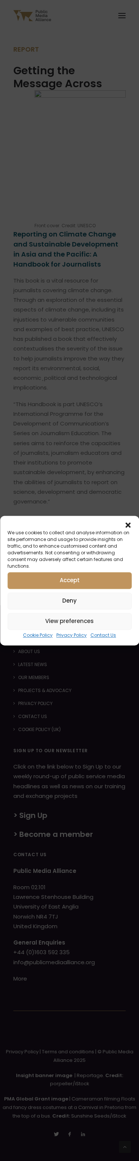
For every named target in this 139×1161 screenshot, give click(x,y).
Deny (69, 600)
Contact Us (103, 635)
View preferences (69, 621)
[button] (128, 525)
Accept (70, 580)
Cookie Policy (38, 635)
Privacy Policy (71, 635)
